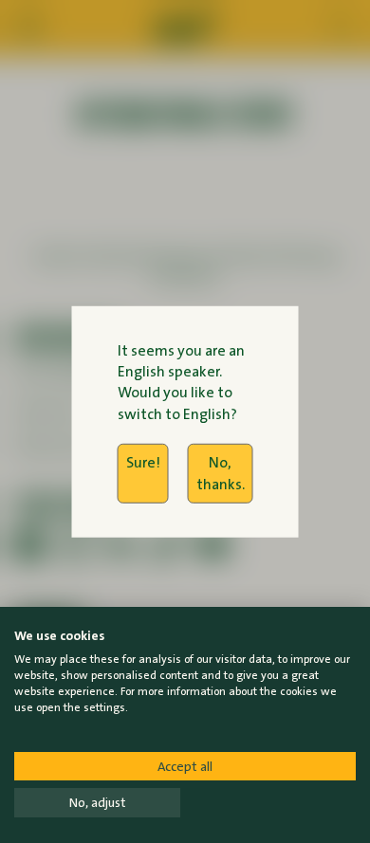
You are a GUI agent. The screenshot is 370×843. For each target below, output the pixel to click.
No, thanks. (220, 472)
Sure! (143, 462)
